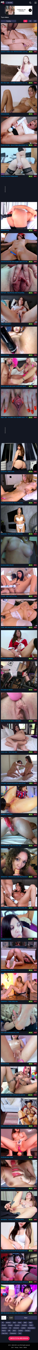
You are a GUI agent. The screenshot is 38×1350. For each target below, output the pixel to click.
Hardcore (4, 1328)
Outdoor (21, 1330)
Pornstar (27, 1330)
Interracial (16, 1328)
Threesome (13, 1333)
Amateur (8, 1322)
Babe (30, 1322)
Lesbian (23, 1328)
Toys (20, 1333)
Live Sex (9, 2)
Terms (20, 1347)
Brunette (17, 1325)
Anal (14, 1322)
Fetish (30, 1325)
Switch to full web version (19, 1338)
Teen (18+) (4, 1333)
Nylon (14, 1330)
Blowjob (10, 1325)
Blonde (4, 1325)
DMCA (25, 1347)
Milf (9, 1330)
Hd (10, 1328)
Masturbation (31, 1328)
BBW (25, 1322)
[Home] (3, 3)
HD (30, 21)
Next (25, 1318)
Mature (4, 1330)
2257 (12, 1347)
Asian (19, 1322)
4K (35, 21)
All (25, 21)
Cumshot (24, 1325)
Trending (8, 21)
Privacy (16, 1347)
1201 (11, 1318)
